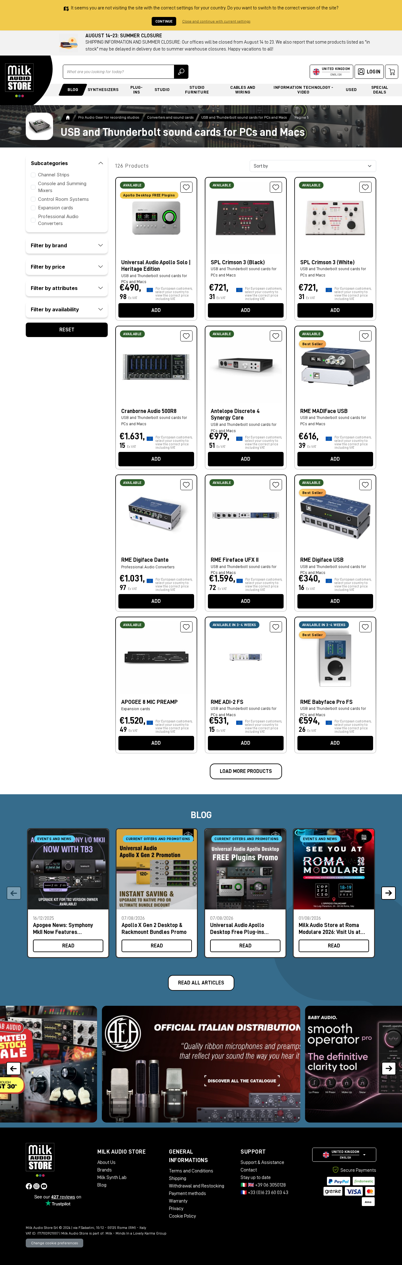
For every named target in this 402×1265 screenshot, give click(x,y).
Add (156, 310)
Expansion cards (55, 208)
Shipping (177, 1178)
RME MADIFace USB (324, 411)
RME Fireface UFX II (234, 560)
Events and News (54, 839)
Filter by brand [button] (49, 245)
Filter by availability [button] (55, 309)
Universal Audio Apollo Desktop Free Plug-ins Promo (237, 928)
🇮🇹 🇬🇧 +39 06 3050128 (263, 1184)
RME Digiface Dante (145, 560)
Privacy (176, 1208)
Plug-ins (136, 89)
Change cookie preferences (54, 1243)
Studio (162, 89)
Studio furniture (197, 89)
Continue (163, 21)
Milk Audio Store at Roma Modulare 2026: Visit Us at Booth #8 (330, 928)
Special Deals (379, 89)
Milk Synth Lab (112, 1177)
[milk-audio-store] (19, 80)
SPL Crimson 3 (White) (327, 262)
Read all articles (201, 982)
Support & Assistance (262, 1162)
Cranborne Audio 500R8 (149, 411)
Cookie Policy (182, 1216)
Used (351, 89)
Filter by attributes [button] (54, 288)
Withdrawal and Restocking (196, 1185)
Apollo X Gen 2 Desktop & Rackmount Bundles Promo (154, 928)
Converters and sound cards (170, 117)
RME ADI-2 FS (227, 702)
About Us (106, 1162)
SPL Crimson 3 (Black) (238, 262)
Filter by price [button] (48, 266)
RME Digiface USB (322, 560)
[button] (388, 893)
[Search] (181, 72)
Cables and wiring (242, 89)
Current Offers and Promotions (158, 839)
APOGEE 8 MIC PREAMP (149, 702)
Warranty (178, 1200)
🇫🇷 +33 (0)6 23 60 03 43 (264, 1192)
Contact (249, 1169)
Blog (73, 89)
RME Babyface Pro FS (326, 702)
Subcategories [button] (49, 163)
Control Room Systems (63, 199)
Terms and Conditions (191, 1170)
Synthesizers (103, 89)
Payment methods (187, 1193)
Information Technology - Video (303, 89)
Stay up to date (256, 1177)
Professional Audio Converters (148, 567)
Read (68, 945)
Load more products (246, 771)
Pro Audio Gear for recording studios (108, 117)
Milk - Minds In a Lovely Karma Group (136, 1233)
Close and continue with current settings (216, 21)
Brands (104, 1169)
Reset (66, 329)
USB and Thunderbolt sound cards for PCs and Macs (244, 117)
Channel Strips (53, 175)
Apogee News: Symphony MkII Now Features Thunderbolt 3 (63, 928)
